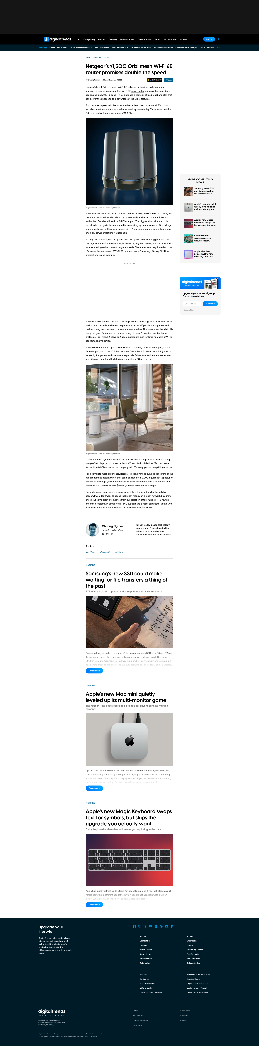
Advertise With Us (147, 983)
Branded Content (194, 979)
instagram (107, 534)
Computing (145, 941)
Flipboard (172, 926)
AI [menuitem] (79, 39)
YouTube (150, 926)
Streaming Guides (195, 950)
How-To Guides (193, 958)
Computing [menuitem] (89, 39)
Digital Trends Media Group (53, 1036)
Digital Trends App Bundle (197, 992)
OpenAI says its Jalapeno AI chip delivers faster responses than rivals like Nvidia (204, 241)
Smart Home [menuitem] (170, 39)
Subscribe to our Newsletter (198, 974)
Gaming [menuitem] (113, 39)
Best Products (193, 954)
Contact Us (144, 979)
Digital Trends (53, 43)
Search (219, 39)
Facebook (134, 926)
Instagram (139, 926)
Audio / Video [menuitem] (144, 39)
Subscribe (210, 303)
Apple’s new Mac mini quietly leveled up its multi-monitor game (205, 207)
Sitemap (183, 1020)
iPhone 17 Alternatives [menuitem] (163, 48)
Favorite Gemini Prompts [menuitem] (186, 48)
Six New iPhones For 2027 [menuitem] (81, 48)
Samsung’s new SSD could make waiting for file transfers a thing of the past (204, 192)
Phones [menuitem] (101, 39)
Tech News (118, 552)
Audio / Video (146, 950)
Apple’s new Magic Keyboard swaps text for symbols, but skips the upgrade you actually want (205, 225)
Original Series (193, 963)
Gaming (143, 945)
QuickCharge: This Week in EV (98, 552)
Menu (39, 39)
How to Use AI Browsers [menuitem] (141, 48)
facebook (103, 534)
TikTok (155, 926)
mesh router (137, 90)
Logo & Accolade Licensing (151, 992)
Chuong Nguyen (94, 80)
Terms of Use (137, 1025)
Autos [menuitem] (158, 39)
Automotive (145, 963)
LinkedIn (166, 926)
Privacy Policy (189, 310)
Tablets (190, 936)
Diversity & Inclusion (140, 1020)
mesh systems (97, 503)
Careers (135, 1010)
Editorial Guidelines (147, 988)
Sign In (209, 39)
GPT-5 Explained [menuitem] (207, 48)
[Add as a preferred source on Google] (154, 80)
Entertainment (146, 958)
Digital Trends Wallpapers (197, 983)
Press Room (184, 1015)
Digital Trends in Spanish (197, 988)
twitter (112, 534)
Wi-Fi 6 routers (161, 499)
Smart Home (145, 954)
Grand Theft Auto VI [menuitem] (58, 48)
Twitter (145, 926)
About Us (143, 974)
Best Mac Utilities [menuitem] (102, 48)
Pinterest (161, 926)
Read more (94, 670)
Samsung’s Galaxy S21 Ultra (154, 251)
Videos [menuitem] (183, 39)
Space (190, 945)
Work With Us (138, 1015)
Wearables (192, 941)
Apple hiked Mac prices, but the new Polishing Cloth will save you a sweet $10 (205, 255)
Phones (143, 936)
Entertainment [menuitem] (127, 39)
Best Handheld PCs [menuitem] (120, 48)
